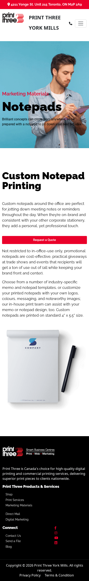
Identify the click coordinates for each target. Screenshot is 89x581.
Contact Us (13, 535)
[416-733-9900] (70, 23)
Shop (9, 494)
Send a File (13, 541)
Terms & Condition (59, 575)
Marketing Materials (19, 505)
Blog (9, 546)
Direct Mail (13, 514)
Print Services (15, 500)
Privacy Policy (30, 575)
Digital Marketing (17, 519)
